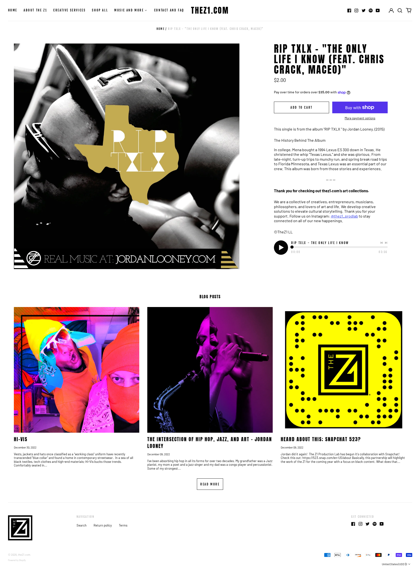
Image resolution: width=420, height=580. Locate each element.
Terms (123, 525)
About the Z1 (35, 10)
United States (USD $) (394, 564)
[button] (399, 10)
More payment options (360, 118)
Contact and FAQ (169, 10)
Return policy (103, 525)
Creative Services (69, 10)
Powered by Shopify (17, 560)
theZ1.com (210, 10)
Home (12, 10)
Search (82, 525)
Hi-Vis (20, 439)
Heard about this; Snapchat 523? (321, 439)
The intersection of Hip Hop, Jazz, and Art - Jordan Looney (209, 442)
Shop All (100, 10)
